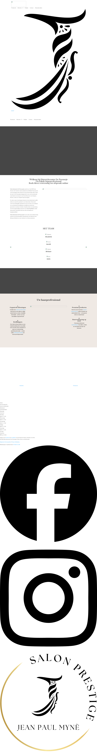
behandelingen (75, 324)
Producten (13, 7)
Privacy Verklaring (15, 442)
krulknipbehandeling (18, 332)
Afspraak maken (38, 7)
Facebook (7, 437)
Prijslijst (26, 7)
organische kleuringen (21, 309)
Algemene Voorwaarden (5, 442)
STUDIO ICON (16, 444)
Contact (31, 7)
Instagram (13, 437)
